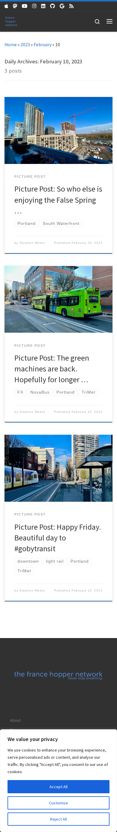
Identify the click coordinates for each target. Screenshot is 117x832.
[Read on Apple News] (6, 6)
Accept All (59, 786)
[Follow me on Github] (52, 6)
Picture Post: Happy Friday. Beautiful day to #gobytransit (57, 537)
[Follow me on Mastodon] (15, 6)
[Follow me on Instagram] (34, 6)
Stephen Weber (32, 242)
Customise (58, 803)
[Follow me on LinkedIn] (43, 6)
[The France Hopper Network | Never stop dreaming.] (11, 20)
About (15, 720)
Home (10, 44)
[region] (58, 780)
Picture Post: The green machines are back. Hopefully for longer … (51, 368)
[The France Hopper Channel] (24, 6)
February (43, 44)
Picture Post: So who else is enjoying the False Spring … (58, 199)
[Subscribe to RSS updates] (71, 6)
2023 (25, 44)
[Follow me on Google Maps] (62, 6)
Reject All (58, 819)
